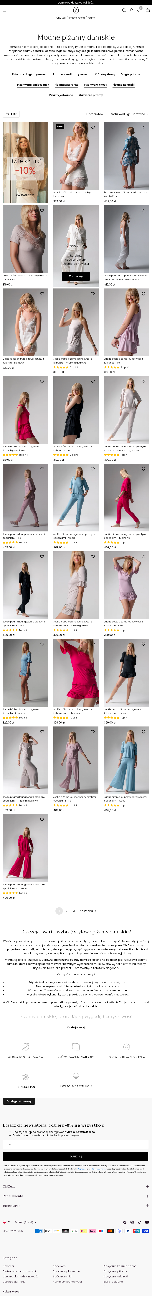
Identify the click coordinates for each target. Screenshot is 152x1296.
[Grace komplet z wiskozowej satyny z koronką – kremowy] (25, 322)
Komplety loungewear (67, 1282)
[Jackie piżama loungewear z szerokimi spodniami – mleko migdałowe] (25, 760)
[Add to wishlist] (93, 127)
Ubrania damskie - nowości (21, 1276)
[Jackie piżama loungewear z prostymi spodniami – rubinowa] (126, 497)
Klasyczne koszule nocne (119, 1266)
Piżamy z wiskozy (95, 85)
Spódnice (59, 1266)
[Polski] (6, 1222)
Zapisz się (76, 276)
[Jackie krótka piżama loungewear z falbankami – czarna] (126, 673)
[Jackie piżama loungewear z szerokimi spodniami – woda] (126, 760)
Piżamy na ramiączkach (33, 85)
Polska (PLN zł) (24, 1222)
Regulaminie (82, 1169)
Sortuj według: (120, 114)
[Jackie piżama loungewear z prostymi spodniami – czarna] (25, 585)
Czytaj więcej (76, 1027)
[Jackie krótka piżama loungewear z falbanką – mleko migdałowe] (75, 322)
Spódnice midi (62, 1276)
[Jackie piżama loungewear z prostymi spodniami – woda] (75, 497)
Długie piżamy (130, 74)
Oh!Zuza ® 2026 (13, 1231)
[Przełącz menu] (4, 10)
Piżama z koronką (66, 85)
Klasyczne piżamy (91, 95)
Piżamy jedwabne (61, 95)
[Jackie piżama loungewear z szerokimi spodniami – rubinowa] (25, 848)
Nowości (8, 1266)
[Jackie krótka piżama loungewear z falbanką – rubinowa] (25, 410)
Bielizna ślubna (113, 1282)
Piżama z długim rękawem (29, 74)
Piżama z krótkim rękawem (71, 74)
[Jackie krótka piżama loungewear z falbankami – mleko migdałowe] (75, 585)
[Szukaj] (124, 10)
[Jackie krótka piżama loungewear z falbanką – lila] (126, 322)
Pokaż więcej (11, 1291)
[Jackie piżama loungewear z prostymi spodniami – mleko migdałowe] (126, 410)
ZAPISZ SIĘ (76, 1156)
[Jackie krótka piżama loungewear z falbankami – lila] (126, 585)
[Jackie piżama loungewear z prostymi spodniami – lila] (25, 497)
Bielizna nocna (76, 17)
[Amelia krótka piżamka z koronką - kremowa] (75, 156)
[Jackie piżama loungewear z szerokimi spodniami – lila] (75, 760)
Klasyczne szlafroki (115, 1276)
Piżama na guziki (124, 85)
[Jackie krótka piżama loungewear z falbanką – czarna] (75, 410)
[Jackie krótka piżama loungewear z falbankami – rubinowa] (75, 673)
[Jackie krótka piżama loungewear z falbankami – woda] (25, 673)
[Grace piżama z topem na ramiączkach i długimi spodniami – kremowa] (126, 239)
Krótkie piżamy (105, 74)
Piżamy (91, 17)
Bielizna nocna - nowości (19, 1271)
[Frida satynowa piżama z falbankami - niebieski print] (126, 156)
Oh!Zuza (61, 17)
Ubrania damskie (14, 1282)
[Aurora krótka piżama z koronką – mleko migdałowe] (25, 239)
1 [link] (59, 911)
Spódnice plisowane (66, 1271)
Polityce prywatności (98, 1169)
